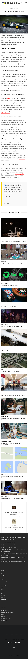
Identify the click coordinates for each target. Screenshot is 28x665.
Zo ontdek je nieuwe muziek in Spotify (10, 285)
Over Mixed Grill (5, 610)
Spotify (14, 542)
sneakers (6, 496)
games (3, 583)
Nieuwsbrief (4, 620)
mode (2, 587)
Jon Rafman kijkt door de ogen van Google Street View (12, 264)
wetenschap (4, 599)
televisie (3, 597)
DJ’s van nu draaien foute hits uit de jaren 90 (11, 326)
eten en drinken (4, 239)
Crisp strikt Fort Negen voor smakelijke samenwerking (10, 444)
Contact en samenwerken (7, 612)
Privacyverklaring (5, 618)
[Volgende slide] (15, 215)
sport (2, 591)
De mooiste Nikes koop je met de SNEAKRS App (12, 498)
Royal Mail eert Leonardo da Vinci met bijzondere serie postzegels (14, 527)
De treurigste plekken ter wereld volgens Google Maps (12, 477)
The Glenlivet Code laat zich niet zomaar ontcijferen (13, 241)
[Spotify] (16, 629)
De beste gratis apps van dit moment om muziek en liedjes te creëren (13, 419)
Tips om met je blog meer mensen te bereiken (12, 350)
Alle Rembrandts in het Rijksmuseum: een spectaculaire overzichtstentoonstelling (14, 513)
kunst (2, 261)
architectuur (4, 585)
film (2, 589)
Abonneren (6, 203)
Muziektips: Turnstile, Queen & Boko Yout (10, 547)
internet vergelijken (19, 173)
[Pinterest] (14, 629)
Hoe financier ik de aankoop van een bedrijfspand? (13, 395)
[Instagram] (11, 629)
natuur (3, 595)
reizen (6, 474)
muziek (6, 283)
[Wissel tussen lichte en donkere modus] (21, 3)
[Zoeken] (24, 3)
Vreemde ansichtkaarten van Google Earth (11, 371)
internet (10, 8)
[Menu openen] (26, 3)
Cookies (3, 616)
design (3, 577)
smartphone (22, 159)
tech (2, 593)
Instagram (9, 542)
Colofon (3, 614)
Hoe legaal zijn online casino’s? (8, 306)
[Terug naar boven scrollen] (14, 649)
